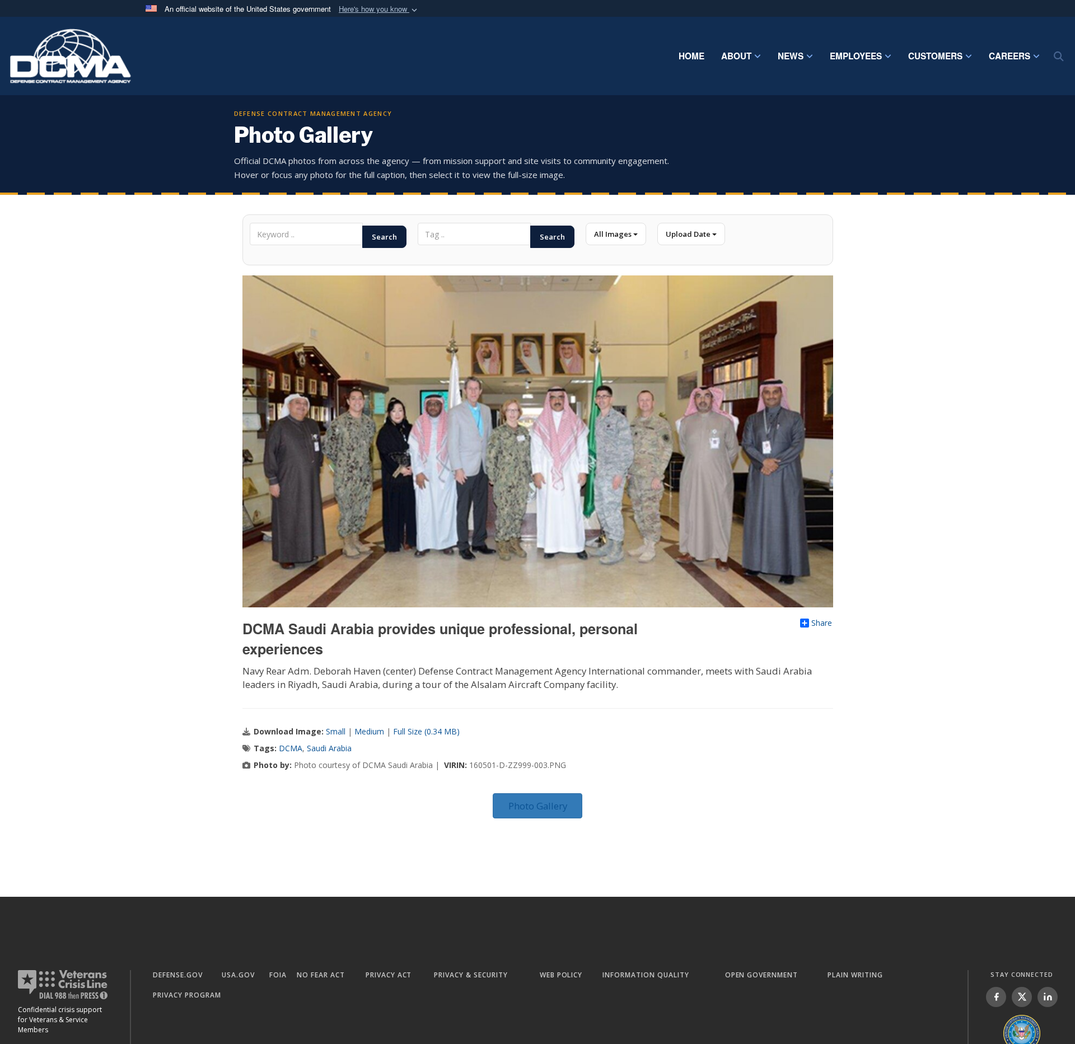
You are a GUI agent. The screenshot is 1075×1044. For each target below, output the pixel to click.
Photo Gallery (537, 805)
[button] (379, 9)
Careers (1009, 56)
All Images (613, 234)
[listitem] (996, 997)
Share (821, 623)
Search (384, 237)
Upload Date (689, 234)
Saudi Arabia (329, 748)
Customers (935, 56)
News (790, 56)
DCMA (290, 748)
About (736, 56)
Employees (856, 56)
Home (691, 56)
